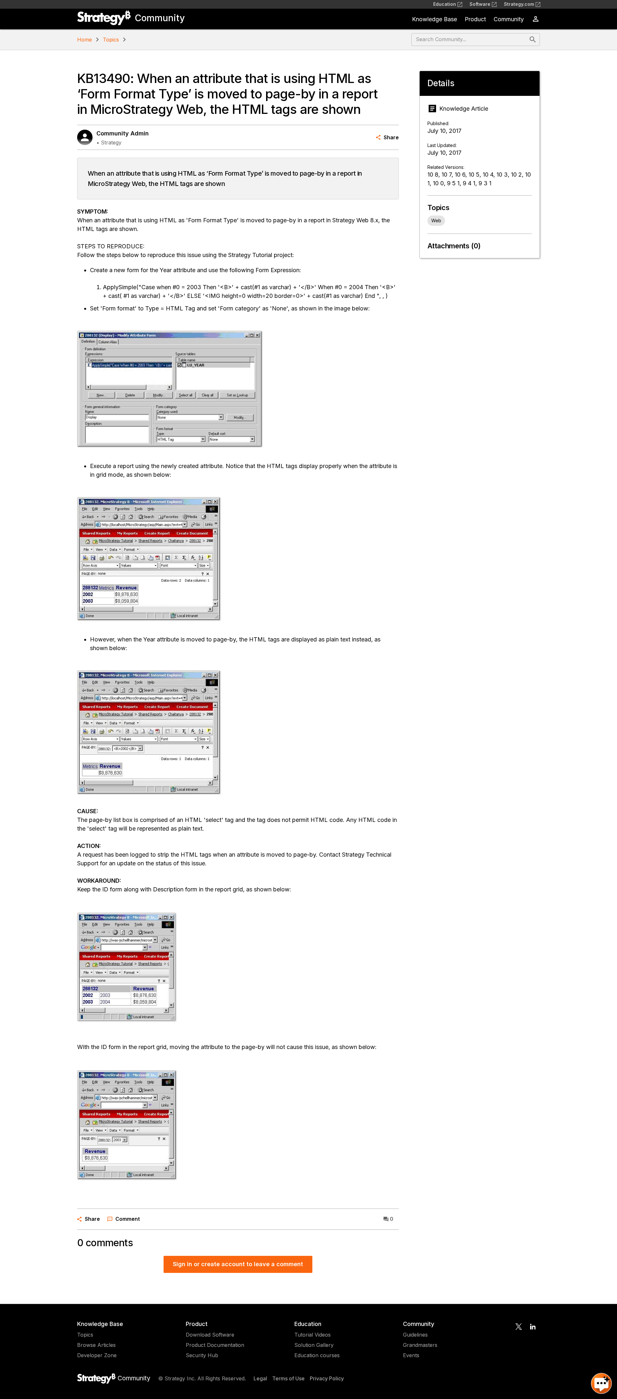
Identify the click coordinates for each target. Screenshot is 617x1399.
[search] (533, 39)
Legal (260, 1378)
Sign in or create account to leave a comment (238, 1264)
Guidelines (415, 1334)
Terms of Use (288, 1378)
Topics (111, 39)
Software (479, 4)
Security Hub (202, 1355)
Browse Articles (96, 1345)
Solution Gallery (314, 1345)
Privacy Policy (327, 1378)
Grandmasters (420, 1345)
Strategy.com (519, 4)
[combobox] (469, 39)
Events (411, 1355)
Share (391, 137)
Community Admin (122, 133)
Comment (127, 1219)
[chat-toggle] (601, 1383)
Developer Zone (97, 1355)
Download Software (210, 1334)
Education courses (317, 1355)
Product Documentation (215, 1345)
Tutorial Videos (312, 1334)
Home (84, 39)
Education (444, 4)
